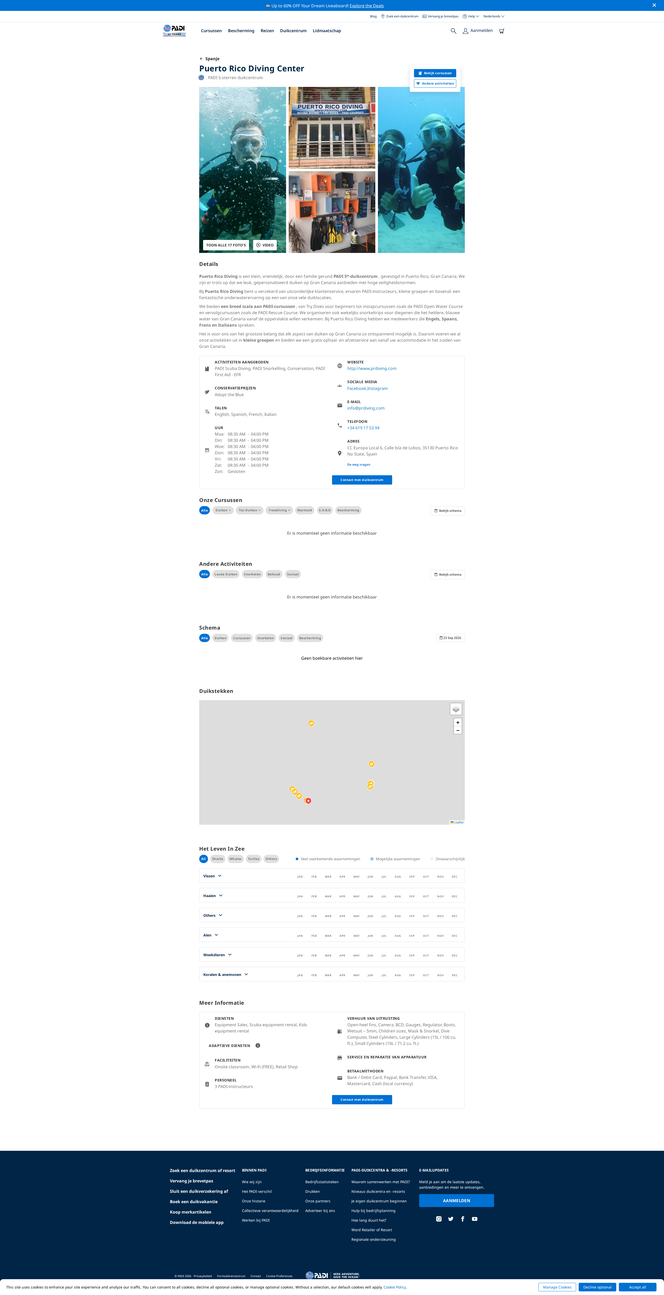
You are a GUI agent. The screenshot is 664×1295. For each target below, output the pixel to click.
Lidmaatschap (327, 30)
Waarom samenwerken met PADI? (380, 1181)
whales (236, 859)
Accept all (637, 1287)
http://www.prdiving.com (372, 368)
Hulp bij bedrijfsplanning (373, 1210)
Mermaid (304, 510)
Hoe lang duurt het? (368, 1220)
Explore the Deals (367, 6)
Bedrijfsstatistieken (322, 1181)
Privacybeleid (203, 1276)
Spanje (211, 58)
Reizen (267, 30)
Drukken (312, 1191)
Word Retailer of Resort (371, 1229)
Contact (256, 1276)
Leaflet (459, 822)
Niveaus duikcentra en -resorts (378, 1191)
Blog (373, 16)
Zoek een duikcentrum (402, 16)
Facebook (356, 388)
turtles (254, 859)
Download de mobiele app (197, 1222)
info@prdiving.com (366, 408)
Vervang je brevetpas (443, 16)
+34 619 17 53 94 (363, 428)
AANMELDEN (456, 1200)
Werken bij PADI (256, 1220)
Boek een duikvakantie (194, 1201)
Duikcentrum (293, 30)
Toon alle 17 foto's (226, 245)
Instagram (377, 388)
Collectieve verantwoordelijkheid (270, 1210)
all (203, 859)
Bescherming (241, 30)
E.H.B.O (325, 510)
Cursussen (211, 30)
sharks (217, 859)
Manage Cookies (557, 1287)
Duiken (221, 510)
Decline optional (597, 1287)
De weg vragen (358, 464)
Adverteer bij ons (320, 1210)
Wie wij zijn (252, 1181)
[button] (370, 787)
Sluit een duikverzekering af (199, 1191)
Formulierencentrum (231, 1276)
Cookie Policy (395, 1287)
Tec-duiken (248, 510)
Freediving (278, 510)
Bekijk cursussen (438, 73)
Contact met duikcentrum (362, 480)
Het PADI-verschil (257, 1191)
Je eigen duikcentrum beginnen (379, 1200)
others (271, 859)
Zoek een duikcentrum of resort (202, 1170)
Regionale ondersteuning (373, 1239)
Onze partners (317, 1200)
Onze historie (253, 1200)
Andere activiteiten (438, 83)
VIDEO (268, 245)
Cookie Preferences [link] (279, 1276)
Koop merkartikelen (190, 1212)
